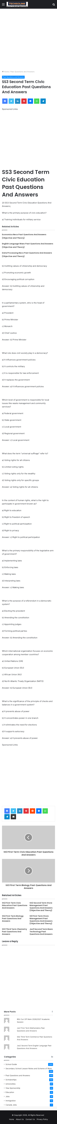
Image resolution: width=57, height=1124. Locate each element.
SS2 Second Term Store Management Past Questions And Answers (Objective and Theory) (41, 907)
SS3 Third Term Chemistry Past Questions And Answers (14, 931)
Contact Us (30, 1119)
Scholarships (11, 1080)
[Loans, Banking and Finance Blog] (17, 4)
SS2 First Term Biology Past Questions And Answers (12, 918)
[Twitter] (13, 811)
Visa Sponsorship (13, 1088)
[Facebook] (7, 811)
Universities (11, 1084)
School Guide (11, 1064)
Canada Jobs (11, 1105)
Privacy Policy (42, 1119)
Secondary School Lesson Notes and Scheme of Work (29, 1068)
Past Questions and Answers (22, 72)
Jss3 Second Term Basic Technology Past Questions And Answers (41, 931)
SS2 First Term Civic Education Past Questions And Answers (14, 905)
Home (6, 72)
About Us (20, 1119)
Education (10, 1092)
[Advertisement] (28, 39)
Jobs (8, 1096)
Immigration (11, 1101)
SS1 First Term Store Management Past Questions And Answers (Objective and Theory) (41, 920)
